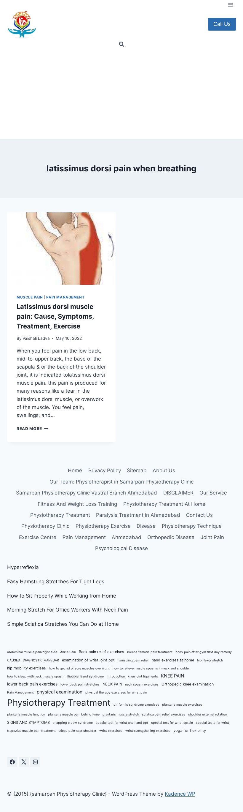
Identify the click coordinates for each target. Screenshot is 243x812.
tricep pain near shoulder (77, 731)
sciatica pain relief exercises (163, 714)
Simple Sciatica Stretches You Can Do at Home (63, 624)
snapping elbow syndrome (73, 723)
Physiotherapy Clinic (45, 526)
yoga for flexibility (189, 730)
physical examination (59, 692)
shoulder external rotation (207, 714)
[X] (24, 762)
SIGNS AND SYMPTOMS (28, 722)
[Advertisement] (121, 94)
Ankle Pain (68, 652)
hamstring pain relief (133, 660)
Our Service (213, 493)
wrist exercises (110, 731)
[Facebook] (12, 762)
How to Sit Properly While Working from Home (61, 596)
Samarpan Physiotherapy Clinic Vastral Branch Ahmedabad (86, 493)
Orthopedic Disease (170, 537)
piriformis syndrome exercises (136, 705)
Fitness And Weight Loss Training (77, 504)
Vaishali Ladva (36, 338)
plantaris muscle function (26, 714)
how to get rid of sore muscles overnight (79, 668)
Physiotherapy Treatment (60, 515)
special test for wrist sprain (172, 723)
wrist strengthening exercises (147, 731)
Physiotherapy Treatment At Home (164, 504)
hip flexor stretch (210, 660)
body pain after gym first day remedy (203, 652)
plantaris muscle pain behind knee (74, 714)
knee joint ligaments (143, 676)
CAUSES (13, 660)
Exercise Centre (37, 537)
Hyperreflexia (23, 567)
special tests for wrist (212, 723)
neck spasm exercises (142, 684)
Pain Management (65, 297)
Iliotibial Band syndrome (85, 676)
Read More (32, 428)
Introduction (116, 676)
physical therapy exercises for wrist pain (116, 692)
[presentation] (61, 248)
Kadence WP (180, 794)
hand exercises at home (173, 660)
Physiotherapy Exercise (103, 526)
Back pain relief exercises (101, 652)
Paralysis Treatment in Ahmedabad (138, 515)
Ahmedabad (126, 537)
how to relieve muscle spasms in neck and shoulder (151, 668)
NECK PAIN (112, 684)
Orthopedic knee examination (188, 684)
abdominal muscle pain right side (32, 652)
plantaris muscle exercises (182, 705)
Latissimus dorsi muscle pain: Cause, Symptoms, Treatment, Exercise (55, 316)
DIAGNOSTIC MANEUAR (41, 660)
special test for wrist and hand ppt (122, 723)
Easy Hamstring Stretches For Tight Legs (55, 581)
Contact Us (199, 515)
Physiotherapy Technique (192, 526)
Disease (146, 526)
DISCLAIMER (178, 493)
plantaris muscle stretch (121, 714)
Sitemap (136, 470)
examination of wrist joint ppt (88, 660)
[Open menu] (230, 4)
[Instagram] (35, 762)
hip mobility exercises (26, 668)
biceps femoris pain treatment (149, 652)
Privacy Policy (104, 470)
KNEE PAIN (172, 676)
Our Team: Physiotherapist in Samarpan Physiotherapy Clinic (121, 482)
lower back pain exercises (32, 683)
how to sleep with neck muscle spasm (35, 676)
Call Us (222, 24)
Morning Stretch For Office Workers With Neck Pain (67, 610)
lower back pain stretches (80, 684)
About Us (164, 470)
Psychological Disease (121, 548)
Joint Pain (212, 537)
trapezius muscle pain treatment (31, 731)
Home (75, 470)
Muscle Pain (30, 297)
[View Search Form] (121, 44)
